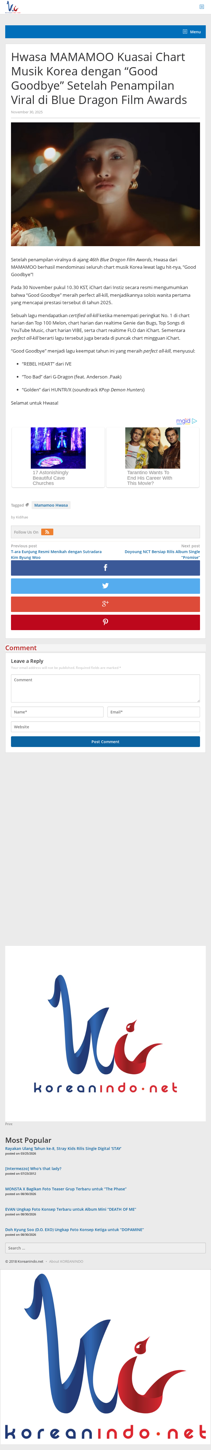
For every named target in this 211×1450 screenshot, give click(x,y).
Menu (195, 31)
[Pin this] (105, 622)
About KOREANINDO (66, 1261)
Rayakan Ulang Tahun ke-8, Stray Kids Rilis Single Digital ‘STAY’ (63, 1148)
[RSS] (48, 532)
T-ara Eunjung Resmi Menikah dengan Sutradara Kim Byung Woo (56, 551)
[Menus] (203, 7)
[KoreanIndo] (12, 6)
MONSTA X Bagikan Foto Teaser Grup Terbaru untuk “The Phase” (66, 1188)
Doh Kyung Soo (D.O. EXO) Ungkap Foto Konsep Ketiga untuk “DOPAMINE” (74, 1229)
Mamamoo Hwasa (51, 505)
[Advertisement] (46, 852)
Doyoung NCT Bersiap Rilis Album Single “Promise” (162, 551)
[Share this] (105, 568)
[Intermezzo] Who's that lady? (33, 1168)
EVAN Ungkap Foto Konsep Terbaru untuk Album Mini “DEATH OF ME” (70, 1209)
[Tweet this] (105, 586)
